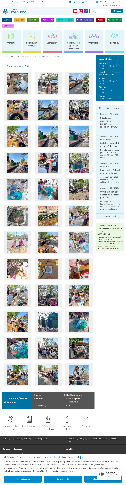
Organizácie (94, 42)
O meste (11, 42)
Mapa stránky (116, 5)
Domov (6, 438)
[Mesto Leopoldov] (14, 11)
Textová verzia (88, 2)
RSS (106, 5)
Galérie (21, 56)
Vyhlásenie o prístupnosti (98, 438)
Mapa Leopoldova (41, 438)
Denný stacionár (65, 20)
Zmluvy (39, 395)
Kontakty (117, 2)
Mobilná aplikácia (104, 2)
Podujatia (33, 20)
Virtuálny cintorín (67, 427)
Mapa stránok (16, 438)
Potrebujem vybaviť (32, 44)
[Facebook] (86, 11)
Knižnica (7, 20)
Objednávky (41, 405)
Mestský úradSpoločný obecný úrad (73, 45)
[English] (69, 2)
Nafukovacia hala (84, 20)
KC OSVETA (8, 26)
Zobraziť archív (110, 216)
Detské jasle (48, 20)
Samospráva (52, 42)
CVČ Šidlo (20, 20)
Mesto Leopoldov (9, 56)
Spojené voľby (114, 20)
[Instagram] (81, 11)
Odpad (100, 20)
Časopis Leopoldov (48, 427)
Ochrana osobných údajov (75, 438)
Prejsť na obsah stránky (11, 2)
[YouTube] (75, 11)
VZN (68, 405)
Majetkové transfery (74, 395)
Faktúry (39, 398)
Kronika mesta (29, 426)
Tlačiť (77, 2)
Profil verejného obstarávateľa (73, 400)
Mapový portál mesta (10, 427)
